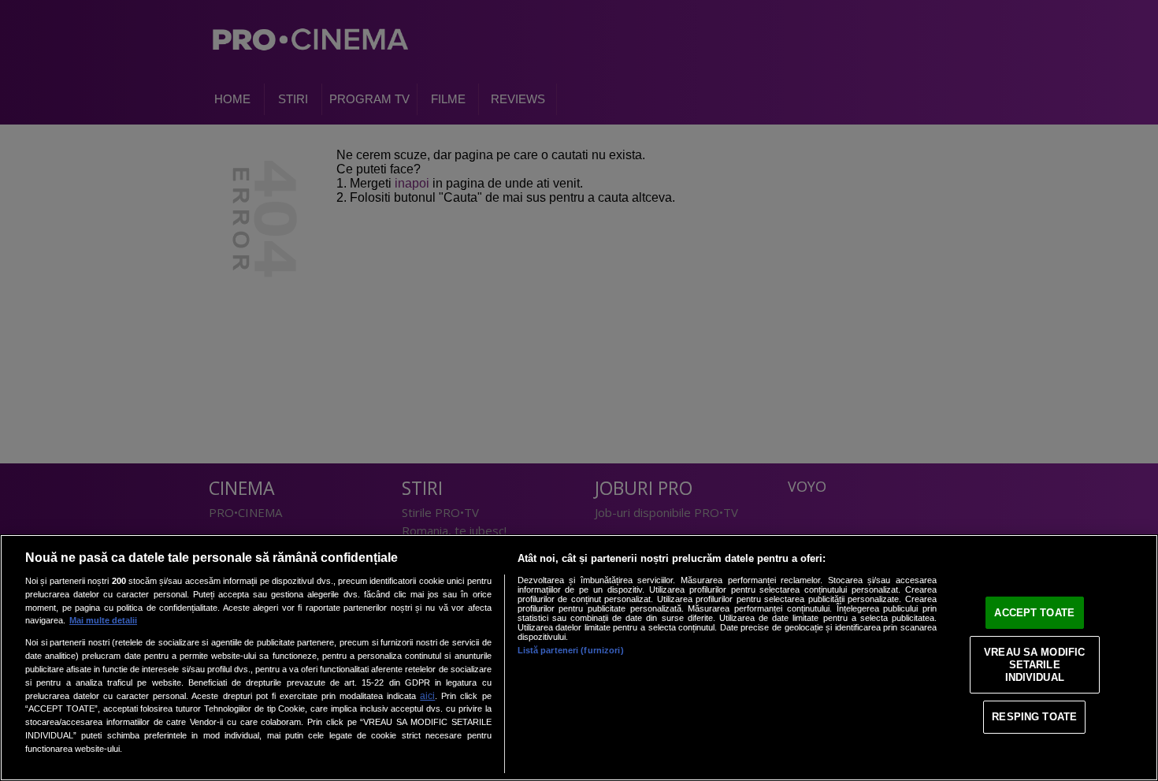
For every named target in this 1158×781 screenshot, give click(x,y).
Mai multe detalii (103, 620)
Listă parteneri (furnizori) (571, 650)
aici (427, 695)
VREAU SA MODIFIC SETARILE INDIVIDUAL (1034, 664)
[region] (579, 657)
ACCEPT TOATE (1034, 613)
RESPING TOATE (1034, 717)
